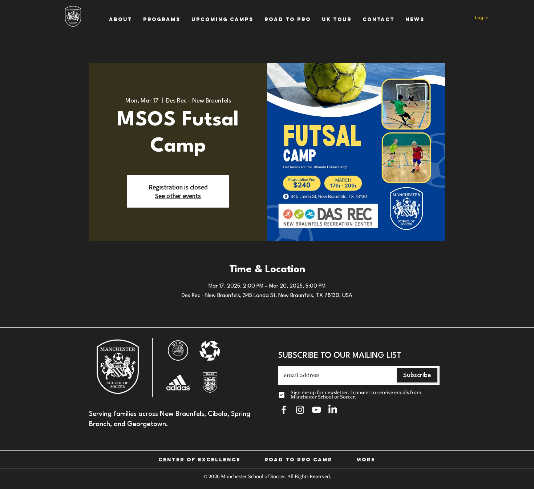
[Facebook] (283, 409)
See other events (178, 195)
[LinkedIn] (332, 409)
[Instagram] (300, 409)
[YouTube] (316, 409)
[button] (121, 19)
